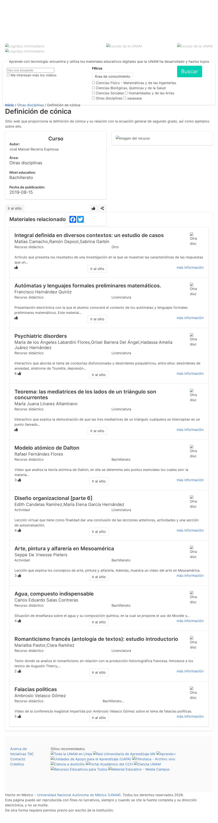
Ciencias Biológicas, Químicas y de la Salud (131, 88)
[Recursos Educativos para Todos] (79, 769)
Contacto (17, 759)
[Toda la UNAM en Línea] (71, 754)
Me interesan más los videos (33, 75)
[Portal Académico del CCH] (109, 764)
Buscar (189, 71)
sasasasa (134, 98)
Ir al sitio (15, 208)
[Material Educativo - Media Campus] (138, 769)
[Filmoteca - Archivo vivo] (153, 759)
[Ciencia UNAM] (147, 764)
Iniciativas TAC (22, 754)
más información (190, 267)
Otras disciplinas (109, 98)
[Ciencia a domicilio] (68, 764)
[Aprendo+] (166, 754)
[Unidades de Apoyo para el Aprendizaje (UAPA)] (91, 759)
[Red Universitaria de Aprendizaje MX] (124, 754)
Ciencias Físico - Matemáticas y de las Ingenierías (136, 83)
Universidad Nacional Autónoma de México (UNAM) (79, 795)
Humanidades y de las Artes (151, 93)
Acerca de (18, 749)
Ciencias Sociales (110, 93)
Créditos (17, 764)
